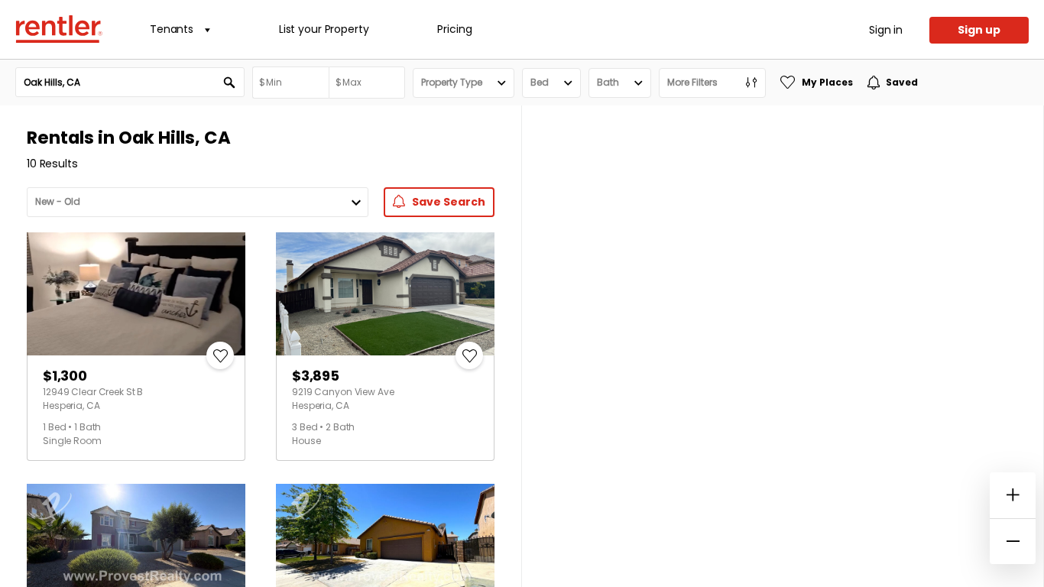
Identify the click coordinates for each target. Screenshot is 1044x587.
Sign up (979, 29)
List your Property (323, 29)
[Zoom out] (1013, 541)
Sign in (886, 29)
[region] (782, 346)
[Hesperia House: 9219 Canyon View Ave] (385, 293)
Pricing (454, 29)
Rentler (58, 29)
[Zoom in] (1013, 495)
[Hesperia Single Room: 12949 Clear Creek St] (136, 293)
